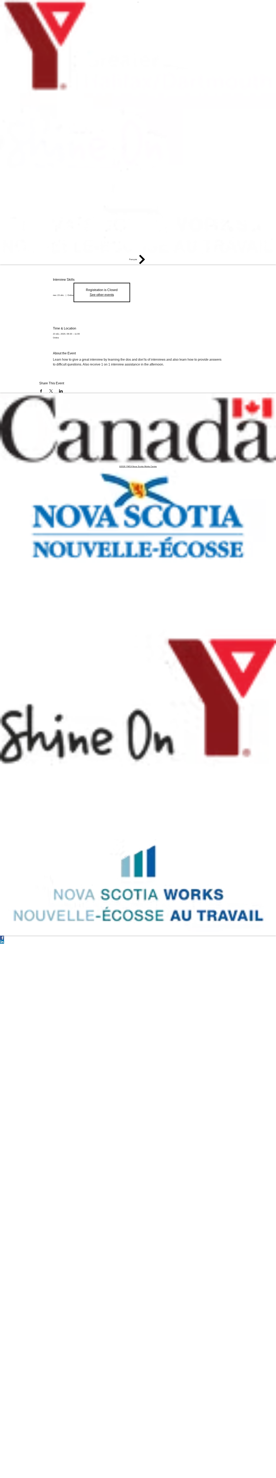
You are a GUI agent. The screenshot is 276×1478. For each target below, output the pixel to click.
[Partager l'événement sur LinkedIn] (61, 391)
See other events (102, 294)
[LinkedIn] (138, 942)
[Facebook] (138, 938)
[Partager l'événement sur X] (51, 391)
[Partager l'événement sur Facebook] (41, 391)
